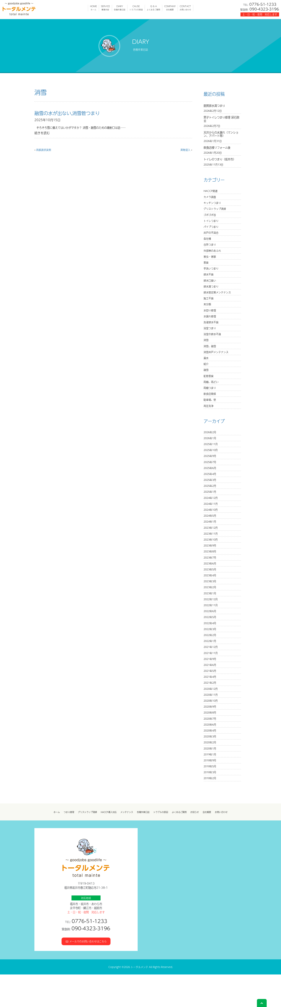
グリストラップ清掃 (215, 208)
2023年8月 (210, 551)
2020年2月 (210, 742)
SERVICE (105, 8)
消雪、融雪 (210, 346)
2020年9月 (210, 706)
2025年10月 (211, 450)
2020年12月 (211, 689)
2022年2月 (210, 635)
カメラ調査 (210, 197)
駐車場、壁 (210, 399)
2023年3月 (210, 581)
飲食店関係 (210, 393)
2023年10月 (211, 539)
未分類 (207, 304)
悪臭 (206, 262)
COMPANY (170, 8)
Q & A (153, 8)
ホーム (57, 812)
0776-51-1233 (262, 4)
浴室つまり (210, 328)
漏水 (206, 358)
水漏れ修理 (210, 316)
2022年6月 (210, 611)
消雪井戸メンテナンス (216, 352)
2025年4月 (210, 474)
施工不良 (209, 298)
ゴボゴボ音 (210, 215)
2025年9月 (210, 456)
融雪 (206, 370)
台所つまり (210, 244)
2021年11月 (211, 653)
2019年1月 (210, 754)
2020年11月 (211, 694)
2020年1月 (210, 748)
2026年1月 (210, 438)
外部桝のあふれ (212, 250)
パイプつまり (211, 226)
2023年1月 (210, 593)
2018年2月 (210, 778)
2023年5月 (210, 569)
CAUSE (136, 8)
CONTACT (185, 8)
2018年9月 (210, 760)
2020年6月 (210, 724)
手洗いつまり (211, 268)
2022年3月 (210, 629)
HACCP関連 (211, 191)
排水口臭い (210, 280)
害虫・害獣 (210, 256)
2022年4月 (210, 623)
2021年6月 (210, 665)
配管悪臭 (209, 376)
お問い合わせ (221, 812)
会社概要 (207, 812)
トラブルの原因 (160, 812)
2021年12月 (211, 647)
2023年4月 (210, 575)
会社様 (207, 238)
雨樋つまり (210, 388)
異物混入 (185, 150)
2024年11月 (211, 504)
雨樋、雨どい (211, 382)
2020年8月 (210, 712)
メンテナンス (126, 812)
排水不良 (209, 274)
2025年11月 (211, 444)
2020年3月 (210, 736)
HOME (93, 8)
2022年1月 (210, 641)
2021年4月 (210, 676)
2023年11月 (211, 533)
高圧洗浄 (209, 406)
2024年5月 (210, 515)
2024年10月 (211, 509)
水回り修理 (210, 310)
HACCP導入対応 (109, 812)
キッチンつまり (212, 203)
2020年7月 (210, 718)
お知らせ (194, 812)
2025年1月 (210, 491)
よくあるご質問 (179, 812)
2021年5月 (210, 671)
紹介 (206, 364)
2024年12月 (211, 498)
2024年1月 (210, 521)
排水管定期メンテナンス (217, 292)
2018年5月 (210, 766)
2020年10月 (211, 700)
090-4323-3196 (264, 9)
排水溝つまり (211, 286)
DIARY (119, 8)
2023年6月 (210, 563)
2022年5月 (210, 617)
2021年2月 (210, 682)
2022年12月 (211, 599)
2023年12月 (211, 527)
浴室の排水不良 (212, 334)
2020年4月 (210, 730)
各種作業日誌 (143, 812)
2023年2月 (210, 587)
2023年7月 (210, 557)
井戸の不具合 (211, 232)
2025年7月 (210, 462)
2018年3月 (210, 772)
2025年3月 (210, 480)
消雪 (206, 340)
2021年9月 (210, 659)
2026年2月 (210, 432)
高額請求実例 (43, 150)
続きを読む (42, 132)
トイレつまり (211, 221)
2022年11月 (211, 605)
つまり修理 (69, 812)
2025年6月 (210, 468)
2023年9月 (210, 545)
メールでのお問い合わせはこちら (88, 941)
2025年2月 (210, 486)
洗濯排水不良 (211, 322)
